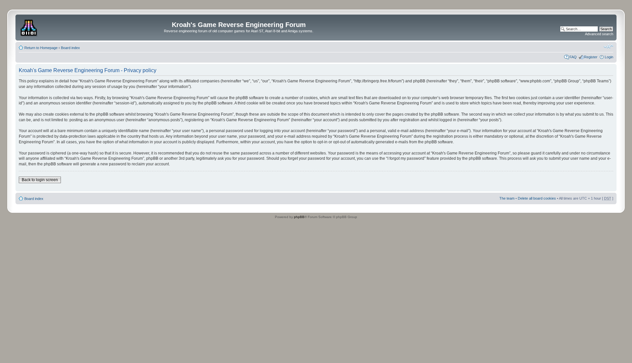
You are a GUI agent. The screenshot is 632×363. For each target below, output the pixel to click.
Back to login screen (40, 180)
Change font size (608, 46)
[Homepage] (29, 26)
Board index (70, 48)
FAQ (573, 57)
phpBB (299, 217)
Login (609, 57)
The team (506, 198)
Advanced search (599, 34)
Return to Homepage (41, 48)
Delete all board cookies (537, 198)
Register (590, 57)
